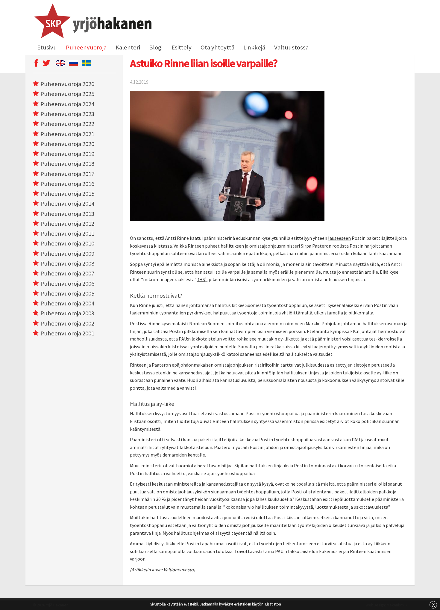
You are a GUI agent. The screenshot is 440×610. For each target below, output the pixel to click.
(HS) (202, 279)
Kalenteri (128, 47)
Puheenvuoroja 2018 (67, 164)
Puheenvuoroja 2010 (67, 243)
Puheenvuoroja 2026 (67, 84)
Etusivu (47, 47)
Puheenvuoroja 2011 (67, 233)
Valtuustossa (291, 47)
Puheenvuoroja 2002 (67, 323)
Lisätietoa (273, 604)
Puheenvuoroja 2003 (67, 313)
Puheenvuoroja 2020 (67, 144)
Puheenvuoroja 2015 (67, 194)
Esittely (182, 47)
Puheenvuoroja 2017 (67, 174)
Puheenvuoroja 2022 (67, 124)
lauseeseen (339, 238)
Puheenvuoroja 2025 (67, 94)
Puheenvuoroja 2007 (67, 273)
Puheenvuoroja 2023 (67, 114)
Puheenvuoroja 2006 (67, 283)
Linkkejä (254, 47)
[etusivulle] (92, 22)
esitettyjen (341, 365)
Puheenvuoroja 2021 (67, 134)
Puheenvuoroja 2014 (67, 203)
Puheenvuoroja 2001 (67, 333)
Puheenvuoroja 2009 (67, 253)
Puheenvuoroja (86, 47)
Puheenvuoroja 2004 (67, 303)
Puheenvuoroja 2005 (67, 293)
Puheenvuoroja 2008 (67, 263)
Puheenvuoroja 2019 (67, 154)
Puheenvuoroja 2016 (67, 184)
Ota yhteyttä (217, 47)
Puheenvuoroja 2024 (67, 104)
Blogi (156, 47)
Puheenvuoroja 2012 (67, 224)
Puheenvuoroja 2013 (67, 214)
